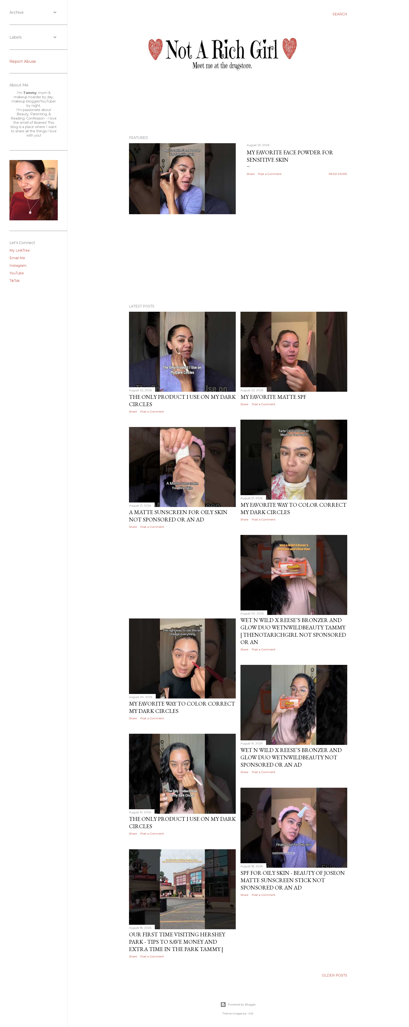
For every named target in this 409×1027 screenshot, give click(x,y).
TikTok (14, 281)
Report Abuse (22, 61)
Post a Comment (270, 174)
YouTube (16, 273)
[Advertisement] (238, 259)
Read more (338, 174)
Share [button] (250, 174)
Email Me (17, 258)
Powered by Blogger (242, 1004)
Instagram (18, 265)
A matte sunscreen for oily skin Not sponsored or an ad (178, 515)
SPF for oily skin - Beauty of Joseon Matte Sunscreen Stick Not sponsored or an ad (292, 880)
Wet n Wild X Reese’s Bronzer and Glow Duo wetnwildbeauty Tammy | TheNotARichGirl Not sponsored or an (293, 631)
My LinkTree (19, 250)
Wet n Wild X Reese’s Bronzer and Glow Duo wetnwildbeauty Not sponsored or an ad (291, 757)
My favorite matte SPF (273, 396)
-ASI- (250, 1013)
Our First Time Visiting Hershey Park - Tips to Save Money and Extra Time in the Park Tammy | (177, 942)
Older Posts (334, 975)
